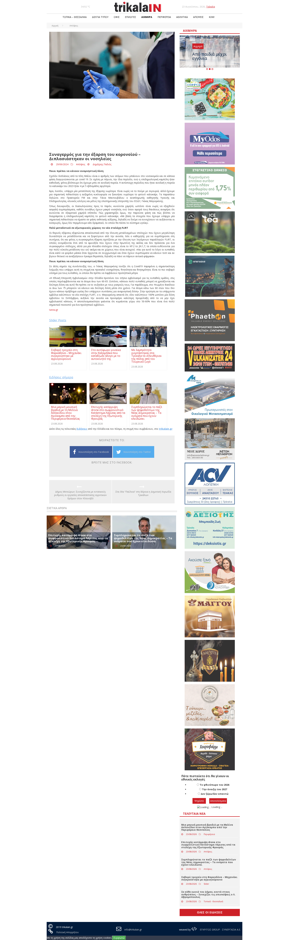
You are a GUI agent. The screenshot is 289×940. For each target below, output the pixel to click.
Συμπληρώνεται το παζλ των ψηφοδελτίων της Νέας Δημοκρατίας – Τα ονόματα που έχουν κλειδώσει (143, 538)
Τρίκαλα (210, 6)
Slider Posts (57, 320)
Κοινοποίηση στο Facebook (93, 451)
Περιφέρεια (164, 17)
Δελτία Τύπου (100, 17)
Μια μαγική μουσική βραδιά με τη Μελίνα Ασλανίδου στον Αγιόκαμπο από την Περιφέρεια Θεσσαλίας (207, 827)
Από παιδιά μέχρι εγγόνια (209, 56)
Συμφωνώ (119, 937)
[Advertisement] (112, 125)
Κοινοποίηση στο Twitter (137, 451)
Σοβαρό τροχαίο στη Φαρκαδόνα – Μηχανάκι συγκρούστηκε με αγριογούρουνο (209, 878)
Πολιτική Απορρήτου (67, 932)
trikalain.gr (165, 428)
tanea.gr (53, 309)
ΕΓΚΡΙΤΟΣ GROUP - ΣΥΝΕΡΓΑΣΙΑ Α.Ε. (220, 929)
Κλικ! (211, 17)
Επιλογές (130, 17)
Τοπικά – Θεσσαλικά (75, 17)
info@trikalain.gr (133, 929)
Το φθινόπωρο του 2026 (214, 784)
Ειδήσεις (82, 428)
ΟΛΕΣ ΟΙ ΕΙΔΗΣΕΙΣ (210, 912)
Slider (206, 883)
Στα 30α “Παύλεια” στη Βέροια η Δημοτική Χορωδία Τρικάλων (143, 493)
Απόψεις (198, 17)
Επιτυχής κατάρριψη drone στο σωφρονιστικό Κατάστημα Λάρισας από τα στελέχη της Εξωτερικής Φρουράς (78, 538)
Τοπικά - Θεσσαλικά (213, 901)
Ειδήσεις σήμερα (61, 377)
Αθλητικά (182, 17)
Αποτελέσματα (218, 800)
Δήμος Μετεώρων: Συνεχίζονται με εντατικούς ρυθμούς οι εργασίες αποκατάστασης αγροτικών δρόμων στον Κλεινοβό (80, 495)
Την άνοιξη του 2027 (214, 789)
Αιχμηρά (146, 17)
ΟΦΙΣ (117, 17)
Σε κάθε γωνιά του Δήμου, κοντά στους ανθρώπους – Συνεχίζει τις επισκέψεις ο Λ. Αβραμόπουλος (208, 894)
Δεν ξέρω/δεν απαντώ (214, 793)
